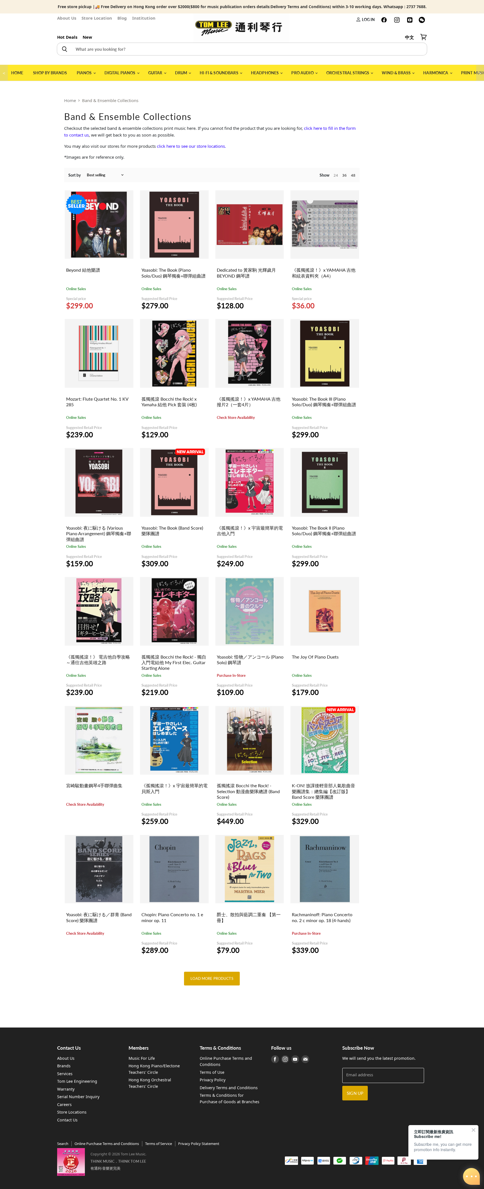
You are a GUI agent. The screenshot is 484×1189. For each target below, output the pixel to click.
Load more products (211, 978)
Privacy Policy (212, 1079)
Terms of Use (212, 1072)
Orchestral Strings (348, 72)
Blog (122, 18)
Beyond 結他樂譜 (83, 270)
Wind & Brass (396, 72)
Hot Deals (67, 37)
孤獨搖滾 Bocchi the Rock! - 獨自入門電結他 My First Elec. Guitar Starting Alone (173, 662)
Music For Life (142, 1058)
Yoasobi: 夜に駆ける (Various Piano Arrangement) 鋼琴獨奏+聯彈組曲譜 (98, 533)
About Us (66, 18)
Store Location (97, 18)
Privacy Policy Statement (198, 1143)
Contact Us (67, 1120)
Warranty (66, 1089)
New (87, 37)
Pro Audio (302, 72)
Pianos (85, 72)
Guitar (155, 72)
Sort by (74, 175)
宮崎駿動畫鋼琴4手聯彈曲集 (94, 785)
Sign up (355, 1093)
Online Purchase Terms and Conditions (107, 1143)
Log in (368, 19)
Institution (143, 18)
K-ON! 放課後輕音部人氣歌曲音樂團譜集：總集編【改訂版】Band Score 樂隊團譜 (323, 791)
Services (65, 1073)
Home (17, 72)
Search (62, 1143)
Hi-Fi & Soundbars (219, 72)
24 (336, 175)
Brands (64, 1065)
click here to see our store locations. (191, 146)
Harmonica (436, 72)
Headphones (265, 72)
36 (344, 175)
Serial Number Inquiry (78, 1096)
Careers (64, 1104)
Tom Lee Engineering (77, 1081)
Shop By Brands (50, 72)
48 (353, 175)
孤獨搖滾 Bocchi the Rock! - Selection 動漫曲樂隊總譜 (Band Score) (248, 791)
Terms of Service (158, 1143)
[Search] (64, 49)
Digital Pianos (120, 72)
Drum (181, 72)
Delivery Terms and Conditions (229, 1087)
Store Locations (72, 1112)
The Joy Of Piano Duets (315, 656)
